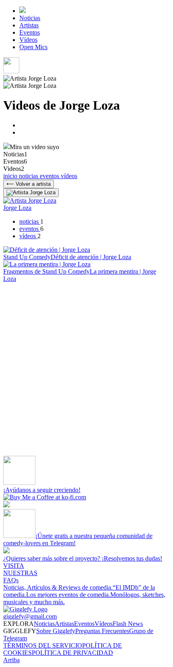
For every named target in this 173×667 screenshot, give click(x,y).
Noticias (29, 18)
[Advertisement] (86, 369)
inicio (11, 175)
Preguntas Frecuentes (102, 631)
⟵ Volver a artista (28, 184)
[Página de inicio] (22, 10)
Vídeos (28, 39)
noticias (29, 175)
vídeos (69, 175)
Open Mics (33, 47)
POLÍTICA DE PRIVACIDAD (72, 652)
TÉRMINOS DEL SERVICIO (42, 645)
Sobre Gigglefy (55, 631)
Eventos (29, 32)
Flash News (128, 623)
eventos (50, 175)
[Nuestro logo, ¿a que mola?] (25, 609)
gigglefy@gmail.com (30, 616)
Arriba (11, 660)
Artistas (29, 25)
